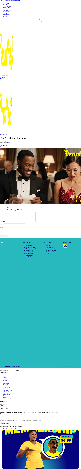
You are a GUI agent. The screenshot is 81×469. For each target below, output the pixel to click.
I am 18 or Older (4, 429)
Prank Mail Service (31, 252)
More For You (30, 250)
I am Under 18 (12, 429)
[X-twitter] (65, 246)
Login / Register (7, 398)
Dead (4, 377)
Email (2, 227)
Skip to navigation (4, 0)
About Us (48, 245)
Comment (3, 221)
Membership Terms (51, 249)
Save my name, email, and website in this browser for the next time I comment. (21, 233)
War (4, 379)
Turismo (5, 380)
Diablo (5, 374)
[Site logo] (7, 74)
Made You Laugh (31, 249)
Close (1, 369)
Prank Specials (30, 255)
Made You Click (30, 247)
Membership (29, 253)
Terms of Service (51, 250)
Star (4, 376)
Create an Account (4, 411)
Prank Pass (10, 142)
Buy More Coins (30, 256)
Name (2, 224)
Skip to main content (14, 0)
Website (2, 230)
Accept (2, 414)
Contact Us (49, 247)
